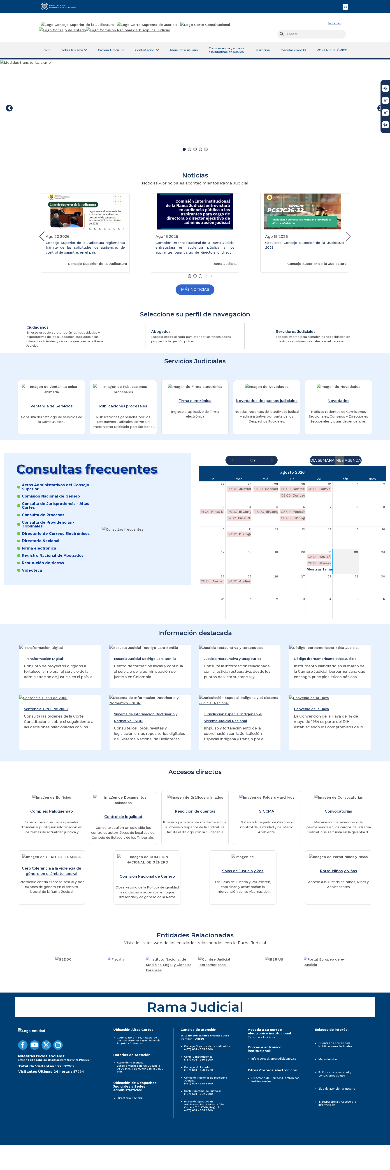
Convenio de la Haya (311, 709)
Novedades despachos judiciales (266, 401)
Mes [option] (339, 460)
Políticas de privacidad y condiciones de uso (334, 1074)
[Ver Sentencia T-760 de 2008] (43, 697)
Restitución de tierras (43, 563)
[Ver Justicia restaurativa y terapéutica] (231, 647)
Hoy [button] (251, 460)
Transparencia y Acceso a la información (337, 1103)
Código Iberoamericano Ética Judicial (326, 659)
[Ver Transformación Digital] (41, 647)
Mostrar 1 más (319, 569)
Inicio (47, 50)
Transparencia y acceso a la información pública (226, 50)
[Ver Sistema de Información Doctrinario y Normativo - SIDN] (150, 700)
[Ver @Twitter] (46, 1045)
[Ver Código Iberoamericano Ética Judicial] (324, 647)
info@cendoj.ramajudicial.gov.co (273, 1058)
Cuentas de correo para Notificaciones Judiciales (335, 1044)
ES (346, 7)
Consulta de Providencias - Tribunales (48, 524)
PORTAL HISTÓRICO (332, 50)
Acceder (334, 23)
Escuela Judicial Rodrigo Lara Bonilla (145, 659)
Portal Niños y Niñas (338, 871)
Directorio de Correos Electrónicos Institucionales (275, 1079)
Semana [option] (326, 460)
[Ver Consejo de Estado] (62, 30)
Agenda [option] (353, 460)
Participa (263, 50)
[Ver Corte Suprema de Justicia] (147, 24)
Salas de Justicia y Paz (242, 871)
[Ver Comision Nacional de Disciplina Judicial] (128, 30)
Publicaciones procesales (123, 406)
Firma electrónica (195, 401)
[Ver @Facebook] (23, 1045)
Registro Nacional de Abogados (53, 556)
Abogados (161, 331)
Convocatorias (338, 811)
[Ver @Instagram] (58, 1045)
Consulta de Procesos (43, 515)
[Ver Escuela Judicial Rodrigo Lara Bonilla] (143, 647)
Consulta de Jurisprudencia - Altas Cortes (55, 506)
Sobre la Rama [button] (72, 50)
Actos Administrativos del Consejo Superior (55, 487)
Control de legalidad (123, 817)
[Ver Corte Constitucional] (205, 24)
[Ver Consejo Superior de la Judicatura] (77, 24)
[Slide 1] (184, 149)
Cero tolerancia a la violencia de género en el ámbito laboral (51, 871)
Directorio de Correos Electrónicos (56, 534)
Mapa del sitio (327, 1059)
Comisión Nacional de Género (51, 496)
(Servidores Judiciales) (262, 1037)
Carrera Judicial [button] (109, 50)
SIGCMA (266, 811)
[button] (348, 236)
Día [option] (313, 460)
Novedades (338, 401)
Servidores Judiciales (296, 331)
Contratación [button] (145, 50)
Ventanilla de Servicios (51, 406)
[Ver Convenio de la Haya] (309, 697)
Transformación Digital (43, 659)
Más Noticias (195, 289)
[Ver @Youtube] (34, 1045)
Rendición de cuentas (195, 811)
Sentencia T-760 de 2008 (46, 709)
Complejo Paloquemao (51, 811)
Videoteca (32, 570)
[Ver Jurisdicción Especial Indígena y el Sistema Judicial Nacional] (240, 700)
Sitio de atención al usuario (336, 1088)
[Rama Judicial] (60, 6)
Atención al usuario (184, 50)
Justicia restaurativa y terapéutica (232, 659)
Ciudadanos (37, 327)
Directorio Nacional (40, 541)
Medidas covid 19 (293, 50)
